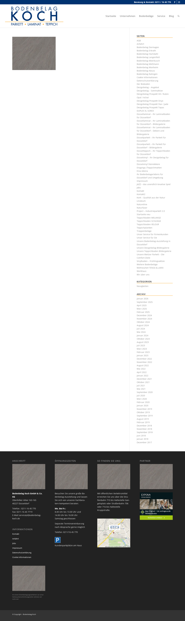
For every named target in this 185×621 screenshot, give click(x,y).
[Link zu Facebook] (175, 2)
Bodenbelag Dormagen (148, 47)
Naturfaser (142, 207)
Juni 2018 (141, 435)
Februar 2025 (143, 312)
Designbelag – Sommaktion (150, 90)
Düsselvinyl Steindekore (148, 164)
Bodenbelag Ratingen (147, 74)
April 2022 (142, 372)
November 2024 (144, 318)
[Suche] (178, 16)
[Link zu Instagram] (179, 2)
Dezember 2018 (144, 425)
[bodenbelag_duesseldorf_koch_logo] (35, 16)
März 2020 (142, 398)
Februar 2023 (143, 352)
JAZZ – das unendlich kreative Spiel (154, 184)
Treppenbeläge (144, 231)
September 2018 (145, 432)
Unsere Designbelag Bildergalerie (153, 247)
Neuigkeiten (142, 286)
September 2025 (145, 302)
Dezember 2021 (144, 378)
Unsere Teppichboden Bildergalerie (154, 251)
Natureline (142, 204)
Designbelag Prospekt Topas (150, 107)
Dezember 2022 (144, 358)
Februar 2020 (143, 402)
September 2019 (145, 415)
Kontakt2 (141, 194)
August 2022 (143, 365)
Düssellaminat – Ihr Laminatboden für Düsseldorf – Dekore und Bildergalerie (153, 130)
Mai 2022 (141, 368)
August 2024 (143, 325)
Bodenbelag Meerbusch (148, 60)
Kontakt (140, 191)
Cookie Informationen (147, 77)
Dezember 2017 (144, 442)
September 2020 (145, 392)
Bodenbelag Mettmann (148, 64)
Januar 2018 (142, 439)
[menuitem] (111, 16)
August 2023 (143, 342)
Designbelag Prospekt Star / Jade (152, 104)
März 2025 (142, 308)
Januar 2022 (142, 375)
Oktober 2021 (143, 382)
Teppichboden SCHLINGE (149, 221)
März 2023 (142, 348)
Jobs (139, 187)
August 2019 (143, 419)
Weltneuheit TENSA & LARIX (150, 267)
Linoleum (141, 201)
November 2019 (144, 409)
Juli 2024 (141, 328)
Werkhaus (141, 271)
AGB (139, 40)
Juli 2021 (141, 385)
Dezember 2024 (144, 315)
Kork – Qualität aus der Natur (151, 197)
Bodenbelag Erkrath (146, 50)
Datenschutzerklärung (147, 80)
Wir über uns (143, 274)
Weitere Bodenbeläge (147, 264)
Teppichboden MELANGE (149, 217)
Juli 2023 (141, 345)
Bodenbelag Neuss (146, 70)
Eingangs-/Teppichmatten (149, 167)
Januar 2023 (142, 355)
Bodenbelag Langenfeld (148, 57)
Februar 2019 (143, 422)
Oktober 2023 (143, 338)
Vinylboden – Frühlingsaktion (151, 261)
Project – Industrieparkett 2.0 (151, 211)
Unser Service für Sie (147, 237)
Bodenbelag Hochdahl (147, 54)
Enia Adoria (142, 171)
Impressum (142, 181)
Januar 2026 (142, 298)
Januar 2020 (142, 405)
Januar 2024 (142, 335)
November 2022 (144, 362)
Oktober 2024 (143, 322)
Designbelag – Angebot (148, 87)
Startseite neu (143, 214)
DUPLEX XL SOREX (145, 110)
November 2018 (144, 429)
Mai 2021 (141, 388)
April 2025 (142, 305)
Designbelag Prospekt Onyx (150, 100)
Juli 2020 (141, 395)
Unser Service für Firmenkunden (152, 234)
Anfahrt (140, 44)
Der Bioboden (143, 84)
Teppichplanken (144, 227)
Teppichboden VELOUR (148, 224)
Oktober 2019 (143, 412)
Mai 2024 (141, 332)
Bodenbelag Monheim (147, 67)
